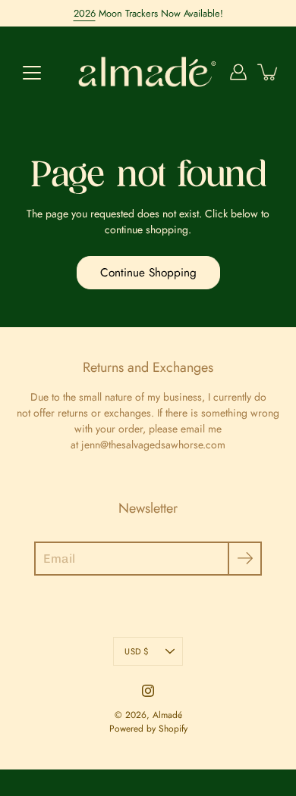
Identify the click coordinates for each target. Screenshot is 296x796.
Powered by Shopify (148, 728)
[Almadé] (148, 72)
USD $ (136, 651)
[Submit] (245, 559)
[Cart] (269, 72)
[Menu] (32, 73)
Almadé (167, 715)
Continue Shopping (148, 272)
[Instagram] (148, 691)
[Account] (238, 72)
